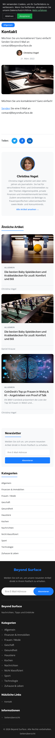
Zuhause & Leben (14, 685)
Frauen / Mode (12, 639)
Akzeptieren (25, 16)
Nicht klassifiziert (13, 670)
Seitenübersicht (12, 717)
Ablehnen (9, 16)
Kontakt (8, 701)
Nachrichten (11, 665)
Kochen (8, 660)
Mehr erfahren (39, 10)
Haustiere (9, 655)
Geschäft (9, 645)
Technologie (11, 680)
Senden (5, 108)
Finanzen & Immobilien (17, 634)
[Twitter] (14, 141)
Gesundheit (10, 650)
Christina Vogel (27, 176)
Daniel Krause (8, 348)
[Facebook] (22, 141)
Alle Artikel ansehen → (27, 209)
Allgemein (8, 25)
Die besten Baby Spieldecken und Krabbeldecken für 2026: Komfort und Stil (25, 275)
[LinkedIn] (30, 141)
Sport (7, 675)
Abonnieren (27, 460)
